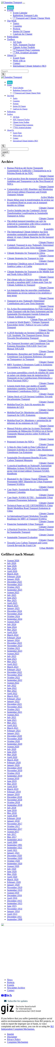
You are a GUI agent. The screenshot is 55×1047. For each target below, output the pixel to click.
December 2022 (14, 672)
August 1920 (13, 866)
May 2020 (12, 754)
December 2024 (14, 611)
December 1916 (14, 895)
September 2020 (14, 744)
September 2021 (14, 712)
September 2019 (14, 776)
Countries (17, 26)
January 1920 (13, 885)
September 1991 (14, 845)
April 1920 (12, 877)
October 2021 (13, 709)
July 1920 (11, 869)
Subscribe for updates (18, 1001)
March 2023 (12, 667)
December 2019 (14, 768)
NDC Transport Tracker (24, 44)
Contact (16, 63)
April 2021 (12, 725)
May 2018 (12, 813)
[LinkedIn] (8, 995)
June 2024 (12, 627)
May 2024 (12, 629)
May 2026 (12, 568)
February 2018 (14, 818)
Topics (16, 23)
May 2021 (12, 722)
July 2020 (11, 749)
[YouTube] (2, 995)
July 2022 (11, 685)
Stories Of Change (21, 31)
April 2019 (12, 786)
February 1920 (14, 882)
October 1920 (13, 861)
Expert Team (19, 58)
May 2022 (12, 691)
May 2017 (12, 837)
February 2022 (14, 699)
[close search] (3, 155)
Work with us (19, 60)
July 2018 (11, 807)
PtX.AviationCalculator (26, 52)
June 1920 (12, 871)
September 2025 (14, 590)
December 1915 (14, 900)
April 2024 (12, 632)
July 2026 (11, 563)
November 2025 (14, 584)
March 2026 (12, 574)
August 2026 (13, 560)
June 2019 (12, 781)
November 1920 (14, 858)
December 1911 (14, 916)
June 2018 (12, 810)
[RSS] (11, 995)
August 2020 (13, 746)
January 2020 (13, 765)
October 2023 (13, 648)
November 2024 (14, 613)
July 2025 (11, 595)
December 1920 (14, 855)
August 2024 (13, 621)
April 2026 (12, 571)
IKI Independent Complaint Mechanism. (27, 1027)
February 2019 (14, 792)
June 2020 (12, 752)
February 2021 (14, 730)
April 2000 (12, 842)
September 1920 (14, 863)
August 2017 (13, 831)
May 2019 (12, 784)
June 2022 (12, 688)
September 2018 (14, 805)
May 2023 (12, 661)
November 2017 (14, 823)
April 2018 (12, 815)
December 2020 (14, 736)
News (10, 7)
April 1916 (12, 898)
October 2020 (13, 741)
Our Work (11, 20)
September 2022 (14, 680)
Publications (12, 36)
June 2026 (12, 566)
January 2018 (13, 821)
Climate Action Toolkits (24, 47)
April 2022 (12, 693)
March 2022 (12, 696)
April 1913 (12, 914)
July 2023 (11, 656)
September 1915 (14, 903)
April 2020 (12, 757)
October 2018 (13, 802)
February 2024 (14, 637)
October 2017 (13, 826)
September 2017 (14, 829)
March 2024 (12, 635)
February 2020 (14, 762)
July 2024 (11, 624)
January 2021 (13, 733)
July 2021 (11, 717)
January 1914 (13, 911)
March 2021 (12, 728)
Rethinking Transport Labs (25, 15)
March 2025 (12, 605)
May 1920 (12, 874)
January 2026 (13, 579)
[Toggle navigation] (24, 3)
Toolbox (11, 39)
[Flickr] (5, 995)
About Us (11, 55)
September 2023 (14, 651)
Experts (10, 985)
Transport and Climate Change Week (32, 18)
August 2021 (13, 714)
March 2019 (12, 789)
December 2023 (14, 643)
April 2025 (12, 603)
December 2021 (14, 704)
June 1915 (12, 906)
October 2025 (13, 587)
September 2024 (14, 619)
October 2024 (13, 616)
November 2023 (14, 645)
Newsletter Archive (16, 987)
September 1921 (14, 847)
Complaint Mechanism (17, 1042)
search (5, 152)
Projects (16, 28)
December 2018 (14, 797)
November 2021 (14, 706)
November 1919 (14, 887)
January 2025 (13, 608)
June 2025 (12, 598)
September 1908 (14, 919)
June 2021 (12, 720)
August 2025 (13, 592)
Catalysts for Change (22, 34)
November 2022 (14, 675)
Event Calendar (20, 13)
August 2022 (13, 683)
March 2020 (12, 760)
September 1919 (14, 890)
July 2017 (11, 834)
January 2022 (13, 701)
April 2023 (12, 664)
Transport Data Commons (27, 50)
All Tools (17, 42)
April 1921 (12, 850)
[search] (3, 74)
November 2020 (14, 738)
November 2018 (14, 800)
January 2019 (13, 794)
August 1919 (13, 893)
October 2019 (13, 773)
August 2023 (13, 653)
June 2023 (12, 659)
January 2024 (13, 640)
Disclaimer (12, 1036)
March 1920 (12, 879)
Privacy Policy (14, 1039)
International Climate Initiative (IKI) (29, 66)
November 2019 (14, 770)
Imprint (10, 1034)
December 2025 (14, 582)
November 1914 (14, 908)
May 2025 (12, 600)
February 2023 (14, 669)
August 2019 (13, 778)
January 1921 (13, 853)
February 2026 (14, 576)
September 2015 (14, 839)
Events (10, 10)
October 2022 (13, 677)
